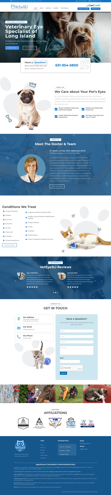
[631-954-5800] (77, 1)
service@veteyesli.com (48, 469)
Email (62, 358)
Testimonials (65, 8)
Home (35, 8)
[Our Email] (19, 328)
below (42, 68)
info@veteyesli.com (95, 1)
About (41, 8)
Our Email (27, 327)
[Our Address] (19, 319)
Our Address (28, 317)
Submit (63, 373)
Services (48, 8)
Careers (55, 8)
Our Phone (28, 336)
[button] (15, 281)
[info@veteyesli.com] (89, 1)
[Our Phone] (19, 337)
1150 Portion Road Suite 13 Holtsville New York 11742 (27, 1)
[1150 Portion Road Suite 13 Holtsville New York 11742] (11, 1)
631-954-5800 (82, 1)
